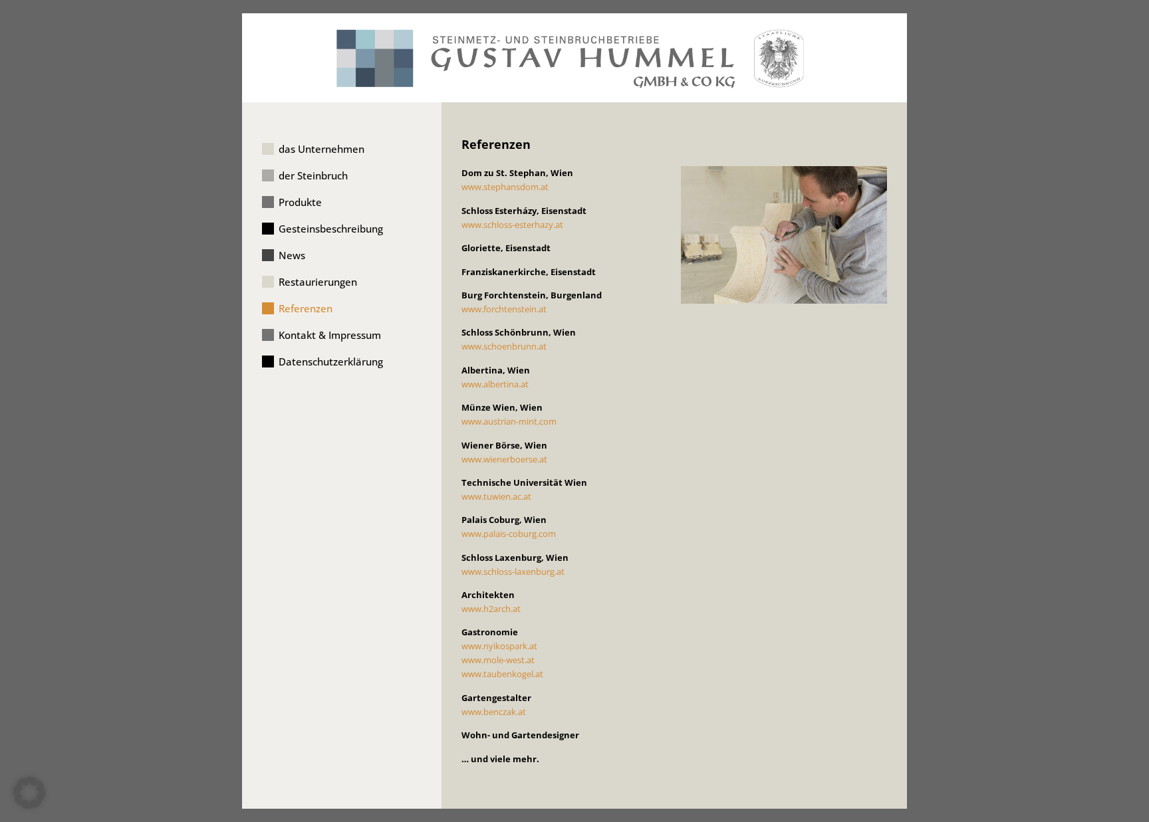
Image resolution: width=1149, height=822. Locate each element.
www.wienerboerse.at (504, 459)
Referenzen (305, 308)
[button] (29, 793)
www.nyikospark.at (499, 646)
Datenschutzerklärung (331, 361)
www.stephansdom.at (505, 187)
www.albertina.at (495, 384)
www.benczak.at (493, 712)
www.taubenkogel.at (502, 674)
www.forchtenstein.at (504, 309)
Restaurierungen (318, 281)
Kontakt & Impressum (330, 335)
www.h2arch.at (491, 609)
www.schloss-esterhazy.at (512, 225)
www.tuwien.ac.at (496, 496)
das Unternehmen (321, 148)
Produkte (300, 202)
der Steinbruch (313, 175)
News (292, 255)
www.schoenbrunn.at (504, 346)
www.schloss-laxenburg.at (513, 571)
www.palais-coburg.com (508, 534)
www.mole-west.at (498, 660)
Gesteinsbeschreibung (331, 228)
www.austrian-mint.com (509, 421)
